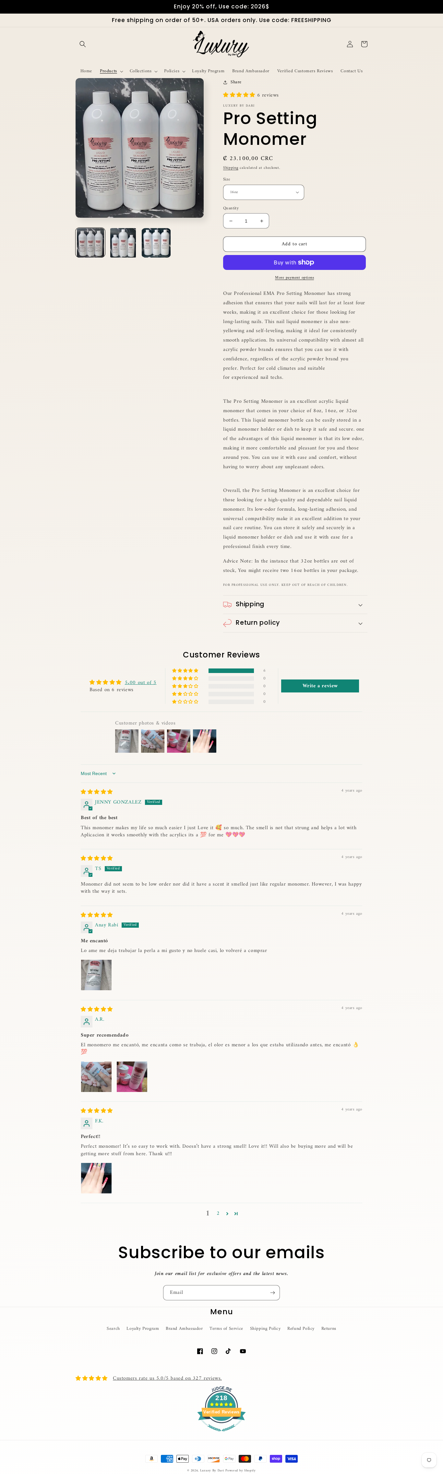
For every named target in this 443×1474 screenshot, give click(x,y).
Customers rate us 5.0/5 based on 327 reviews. (167, 1378)
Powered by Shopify (240, 1470)
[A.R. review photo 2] (132, 1076)
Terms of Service (226, 1329)
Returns (328, 1329)
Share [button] (236, 82)
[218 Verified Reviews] (221, 1435)
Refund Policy (301, 1329)
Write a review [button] (320, 686)
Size (226, 179)
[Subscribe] (272, 1292)
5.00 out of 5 (141, 682)
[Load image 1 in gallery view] (90, 243)
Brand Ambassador (184, 1329)
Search (113, 1329)
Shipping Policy (265, 1329)
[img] (97, 792)
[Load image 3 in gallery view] (156, 243)
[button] (83, 44)
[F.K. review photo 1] (96, 1178)
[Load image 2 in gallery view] (123, 243)
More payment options (294, 278)
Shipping (230, 168)
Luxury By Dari (213, 1470)
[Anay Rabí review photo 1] (96, 975)
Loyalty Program (142, 1329)
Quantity (231, 208)
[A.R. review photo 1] (96, 1076)
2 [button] (218, 1213)
